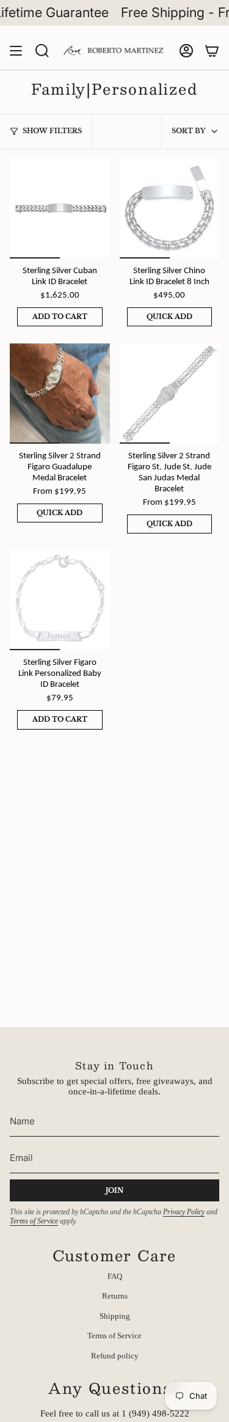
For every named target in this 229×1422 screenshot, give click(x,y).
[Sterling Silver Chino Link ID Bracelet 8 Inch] (170, 209)
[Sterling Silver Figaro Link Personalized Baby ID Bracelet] (60, 601)
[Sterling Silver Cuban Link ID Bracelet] (60, 209)
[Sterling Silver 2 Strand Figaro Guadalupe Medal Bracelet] (60, 393)
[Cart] (212, 51)
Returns (115, 1295)
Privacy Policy (184, 1212)
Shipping (115, 1316)
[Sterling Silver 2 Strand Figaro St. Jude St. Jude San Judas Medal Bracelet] (170, 393)
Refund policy (115, 1355)
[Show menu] (16, 51)
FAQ (114, 1276)
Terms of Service (34, 1221)
